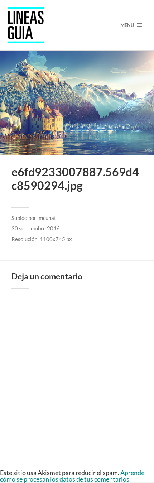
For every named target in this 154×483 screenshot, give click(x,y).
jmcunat (46, 218)
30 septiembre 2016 (35, 228)
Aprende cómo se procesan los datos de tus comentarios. (72, 476)
